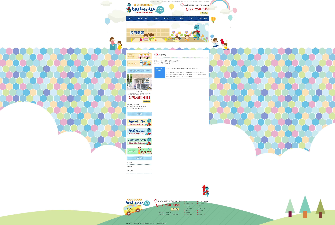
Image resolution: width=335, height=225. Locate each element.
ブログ (191, 18)
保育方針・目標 (142, 18)
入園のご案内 (202, 18)
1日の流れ (155, 18)
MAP (148, 94)
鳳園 (199, 212)
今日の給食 (201, 203)
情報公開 (200, 210)
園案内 (182, 18)
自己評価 (129, 162)
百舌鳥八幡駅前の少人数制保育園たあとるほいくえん (144, 223)
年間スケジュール (169, 18)
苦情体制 (129, 166)
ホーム (130, 18)
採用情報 (188, 212)
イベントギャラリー (203, 201)
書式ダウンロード (202, 208)
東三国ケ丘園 (201, 215)
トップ (187, 201)
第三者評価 (130, 171)
